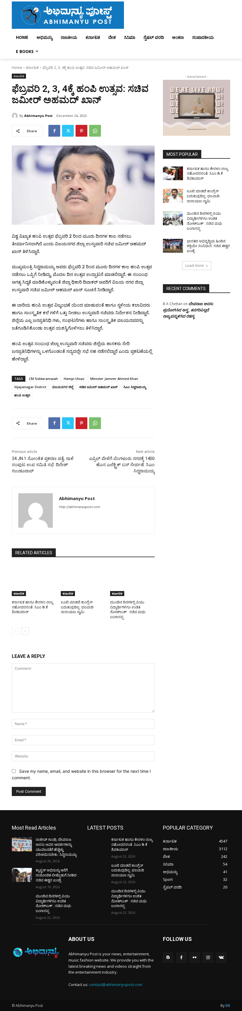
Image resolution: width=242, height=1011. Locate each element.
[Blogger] (168, 957)
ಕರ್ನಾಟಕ (32, 67)
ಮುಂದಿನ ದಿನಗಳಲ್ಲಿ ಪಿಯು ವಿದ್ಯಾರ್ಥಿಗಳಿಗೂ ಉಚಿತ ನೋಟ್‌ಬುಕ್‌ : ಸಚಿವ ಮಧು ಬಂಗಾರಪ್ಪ (53, 903)
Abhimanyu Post (38, 115)
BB (227, 1005)
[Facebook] (54, 131)
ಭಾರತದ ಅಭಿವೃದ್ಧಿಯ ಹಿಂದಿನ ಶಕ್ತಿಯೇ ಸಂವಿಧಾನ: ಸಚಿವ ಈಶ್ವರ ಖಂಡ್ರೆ (208, 246)
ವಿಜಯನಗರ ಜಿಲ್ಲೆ (62, 387)
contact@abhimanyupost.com (115, 984)
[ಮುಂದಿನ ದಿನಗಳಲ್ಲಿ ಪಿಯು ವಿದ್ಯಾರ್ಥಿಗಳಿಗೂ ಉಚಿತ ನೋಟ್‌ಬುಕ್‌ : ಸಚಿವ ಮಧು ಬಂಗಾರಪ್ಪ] (132, 580)
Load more (194, 265)
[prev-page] (15, 631)
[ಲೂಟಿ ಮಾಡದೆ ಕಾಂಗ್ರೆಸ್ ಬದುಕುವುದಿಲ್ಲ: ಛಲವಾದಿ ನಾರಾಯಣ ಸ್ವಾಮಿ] (83, 580)
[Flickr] (194, 957)
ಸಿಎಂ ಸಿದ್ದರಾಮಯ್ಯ (134, 387)
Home (17, 67)
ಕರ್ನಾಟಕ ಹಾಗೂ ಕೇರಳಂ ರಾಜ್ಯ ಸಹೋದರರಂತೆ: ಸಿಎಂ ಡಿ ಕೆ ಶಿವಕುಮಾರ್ (32, 607)
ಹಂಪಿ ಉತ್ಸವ (22, 395)
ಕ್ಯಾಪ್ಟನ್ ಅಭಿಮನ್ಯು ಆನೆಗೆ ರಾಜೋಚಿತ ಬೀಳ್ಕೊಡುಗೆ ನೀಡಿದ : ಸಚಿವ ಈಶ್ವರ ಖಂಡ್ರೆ (57, 875)
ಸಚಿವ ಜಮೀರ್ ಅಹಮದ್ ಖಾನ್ (98, 387)
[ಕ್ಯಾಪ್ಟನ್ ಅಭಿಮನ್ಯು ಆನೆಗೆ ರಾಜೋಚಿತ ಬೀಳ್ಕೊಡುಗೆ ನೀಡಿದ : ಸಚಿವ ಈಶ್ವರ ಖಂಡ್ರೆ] (22, 875)
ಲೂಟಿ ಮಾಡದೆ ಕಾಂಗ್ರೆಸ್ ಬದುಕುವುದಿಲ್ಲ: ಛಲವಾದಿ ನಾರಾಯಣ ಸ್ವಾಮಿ (77, 607)
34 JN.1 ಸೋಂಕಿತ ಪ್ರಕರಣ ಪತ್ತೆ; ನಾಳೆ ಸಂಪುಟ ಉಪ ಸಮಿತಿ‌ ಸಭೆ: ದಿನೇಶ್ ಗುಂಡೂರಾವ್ (42, 465)
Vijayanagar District (30, 387)
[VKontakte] (221, 957)
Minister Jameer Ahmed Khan (114, 378)
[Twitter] (68, 131)
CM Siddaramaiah (43, 378)
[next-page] (25, 631)
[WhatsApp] (95, 131)
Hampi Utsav (74, 378)
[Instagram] (208, 957)
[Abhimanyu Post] (15, 116)
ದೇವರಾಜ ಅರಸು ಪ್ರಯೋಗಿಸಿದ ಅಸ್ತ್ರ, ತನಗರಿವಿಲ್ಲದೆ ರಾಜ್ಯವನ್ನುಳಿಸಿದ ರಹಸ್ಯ (188, 310)
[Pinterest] (81, 131)
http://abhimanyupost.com (79, 507)
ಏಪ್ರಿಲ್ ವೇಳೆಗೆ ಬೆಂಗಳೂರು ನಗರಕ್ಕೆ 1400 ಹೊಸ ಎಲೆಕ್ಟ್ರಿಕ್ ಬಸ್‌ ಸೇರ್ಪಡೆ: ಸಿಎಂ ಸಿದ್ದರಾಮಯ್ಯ (122, 465)
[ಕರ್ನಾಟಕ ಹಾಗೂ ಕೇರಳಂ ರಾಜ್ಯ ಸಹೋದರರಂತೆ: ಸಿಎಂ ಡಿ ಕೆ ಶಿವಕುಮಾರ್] (34, 580)
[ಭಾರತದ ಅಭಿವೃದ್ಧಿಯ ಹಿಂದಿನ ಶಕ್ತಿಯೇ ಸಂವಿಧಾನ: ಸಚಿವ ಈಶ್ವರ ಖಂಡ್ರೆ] (173, 246)
